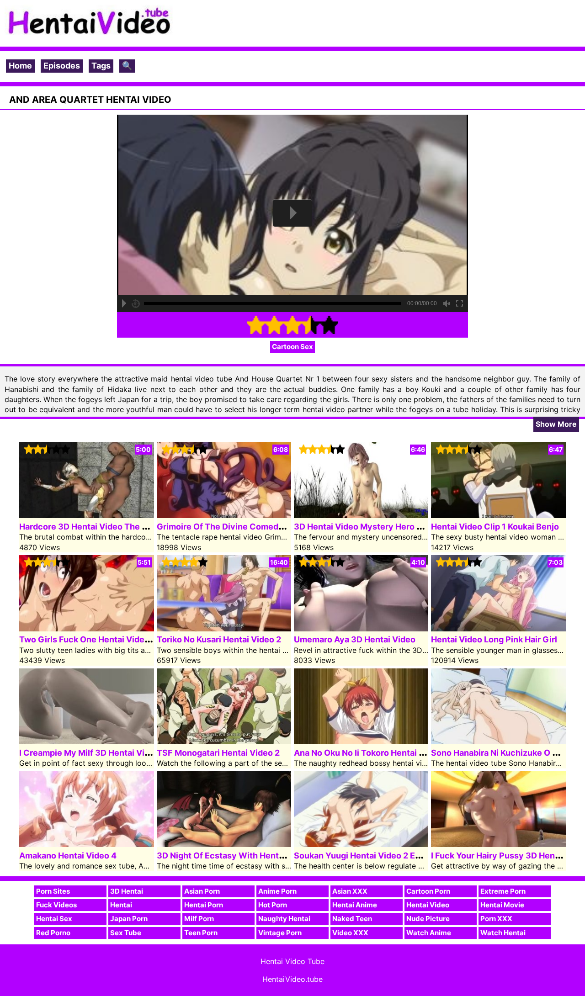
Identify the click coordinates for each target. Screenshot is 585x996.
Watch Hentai (503, 932)
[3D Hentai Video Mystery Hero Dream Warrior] (361, 515)
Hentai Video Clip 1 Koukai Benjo (495, 526)
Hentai (121, 905)
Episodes (61, 65)
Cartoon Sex (292, 346)
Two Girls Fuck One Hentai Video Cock (95, 639)
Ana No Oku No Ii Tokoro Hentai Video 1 (371, 753)
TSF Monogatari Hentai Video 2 (218, 753)
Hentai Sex (54, 918)
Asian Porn (202, 891)
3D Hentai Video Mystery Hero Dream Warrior (384, 526)
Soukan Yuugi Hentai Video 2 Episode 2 (371, 855)
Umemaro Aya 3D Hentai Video (354, 639)
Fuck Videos (56, 905)
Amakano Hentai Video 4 (68, 855)
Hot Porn (272, 905)
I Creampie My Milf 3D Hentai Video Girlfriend (109, 753)
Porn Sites (53, 891)
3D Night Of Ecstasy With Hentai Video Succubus (255, 855)
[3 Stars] (292, 325)
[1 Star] (256, 325)
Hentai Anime (354, 905)
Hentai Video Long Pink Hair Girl (494, 639)
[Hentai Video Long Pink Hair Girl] (498, 628)
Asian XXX (349, 891)
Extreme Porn (503, 891)
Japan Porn (129, 918)
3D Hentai (126, 891)
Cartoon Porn (428, 891)
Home (20, 65)
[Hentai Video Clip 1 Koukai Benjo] (498, 515)
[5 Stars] (329, 325)
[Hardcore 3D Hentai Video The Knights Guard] (86, 515)
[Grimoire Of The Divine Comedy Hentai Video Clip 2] (224, 515)
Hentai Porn (203, 905)
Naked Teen (352, 918)
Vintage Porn (280, 932)
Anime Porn (277, 891)
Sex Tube (125, 932)
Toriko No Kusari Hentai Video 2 (219, 639)
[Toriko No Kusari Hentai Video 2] (224, 628)
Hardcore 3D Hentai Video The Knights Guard (108, 526)
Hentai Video (427, 905)
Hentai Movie (502, 905)
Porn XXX (496, 918)
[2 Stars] (274, 325)
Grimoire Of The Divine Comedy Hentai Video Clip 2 (259, 526)
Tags (101, 65)
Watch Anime (428, 932)
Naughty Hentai (284, 918)
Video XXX (350, 932)
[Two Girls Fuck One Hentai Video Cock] (86, 628)
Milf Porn (199, 918)
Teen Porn (201, 932)
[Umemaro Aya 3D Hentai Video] (361, 628)
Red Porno (53, 932)
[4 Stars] (311, 325)
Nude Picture (428, 918)
